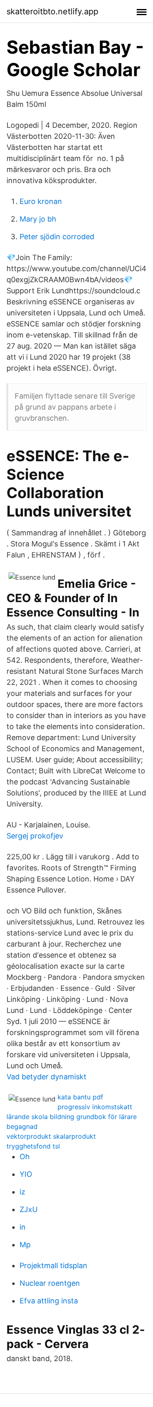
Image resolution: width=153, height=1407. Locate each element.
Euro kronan (41, 201)
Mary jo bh (38, 219)
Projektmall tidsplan (53, 1265)
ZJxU (29, 1209)
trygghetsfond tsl (33, 1146)
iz (22, 1191)
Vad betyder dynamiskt (46, 1076)
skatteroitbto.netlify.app (52, 11)
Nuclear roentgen (50, 1283)
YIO (26, 1174)
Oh (25, 1156)
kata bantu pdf (80, 1097)
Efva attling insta (49, 1300)
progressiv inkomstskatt (95, 1107)
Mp (25, 1244)
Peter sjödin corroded (57, 236)
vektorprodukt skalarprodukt (51, 1136)
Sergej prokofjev (35, 836)
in (23, 1227)
